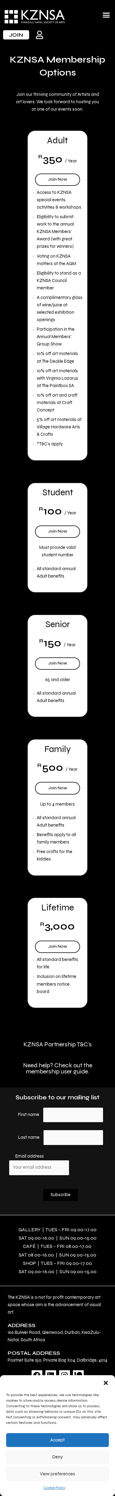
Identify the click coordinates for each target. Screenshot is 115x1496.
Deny (57, 1457)
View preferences (57, 1474)
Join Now (62, 178)
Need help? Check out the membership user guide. (57, 1068)
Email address (29, 1156)
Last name (29, 1137)
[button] (106, 1383)
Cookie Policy (54, 1488)
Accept (57, 1440)
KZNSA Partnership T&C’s (57, 1044)
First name (28, 1114)
